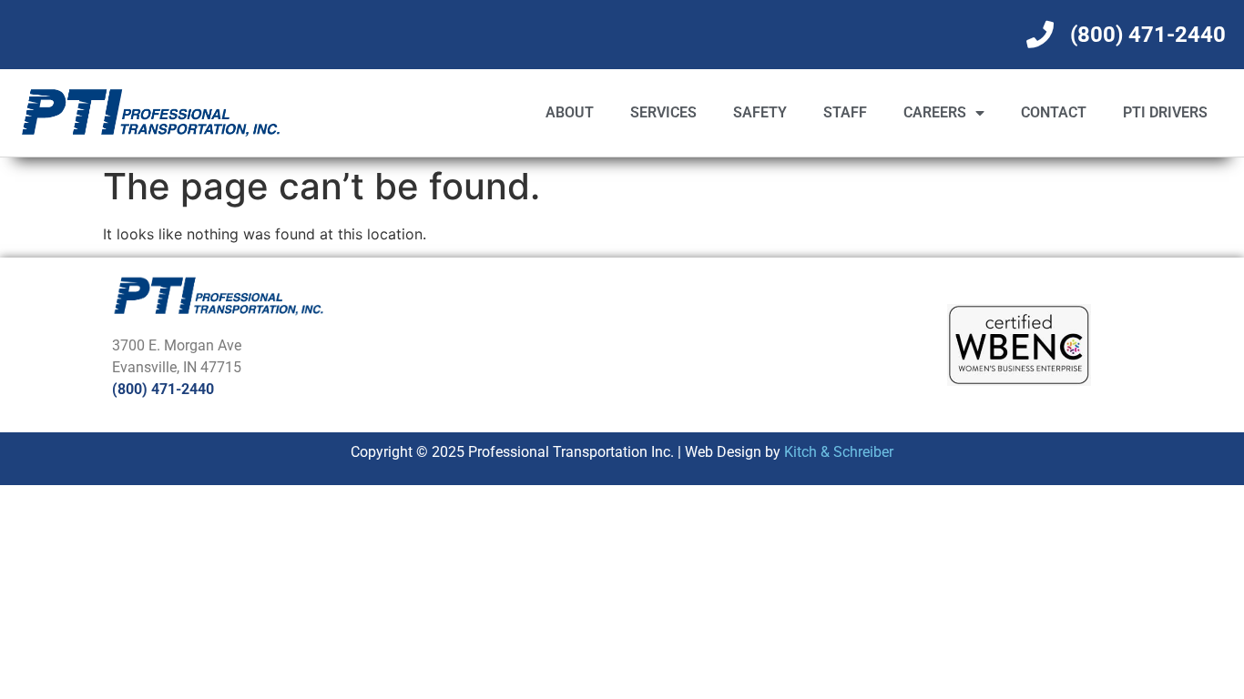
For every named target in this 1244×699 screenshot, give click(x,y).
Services (663, 112)
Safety (760, 112)
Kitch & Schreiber (838, 452)
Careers (934, 112)
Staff (845, 112)
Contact (1053, 112)
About (570, 112)
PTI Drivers (1165, 112)
